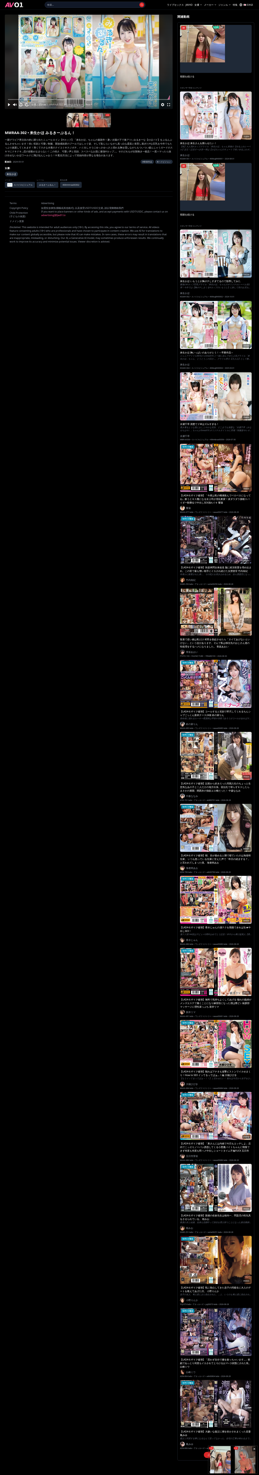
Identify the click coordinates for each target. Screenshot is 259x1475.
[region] (89, 62)
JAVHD (189, 4)
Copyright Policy (19, 208)
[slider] (89, 99)
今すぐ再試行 (100, 17)
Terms (13, 203)
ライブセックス (175, 4)
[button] (9, 105)
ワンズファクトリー (203, 512)
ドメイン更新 (17, 221)
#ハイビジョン (164, 161)
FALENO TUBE (197, 656)
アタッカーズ (200, 584)
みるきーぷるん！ (47, 184)
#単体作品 (147, 161)
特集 (235, 4)
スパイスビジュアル (200, 159)
